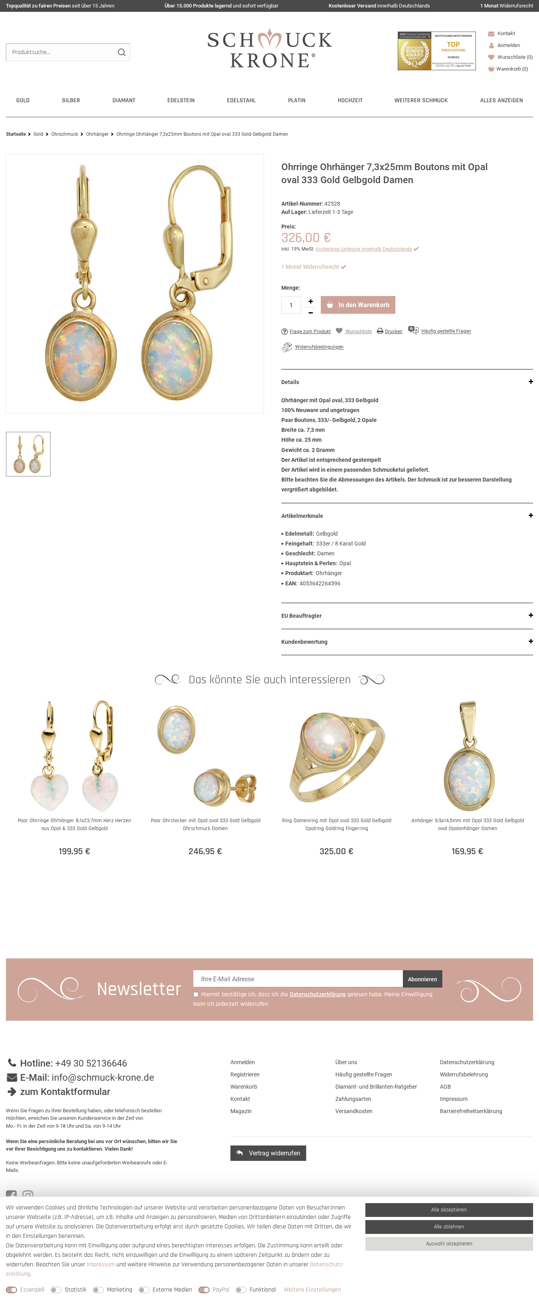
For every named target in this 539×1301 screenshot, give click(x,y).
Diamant (123, 100)
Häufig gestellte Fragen (363, 1074)
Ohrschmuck (64, 134)
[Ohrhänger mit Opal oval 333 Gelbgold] (135, 283)
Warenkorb (512, 69)
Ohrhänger (97, 134)
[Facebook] (11, 1196)
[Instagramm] (27, 1196)
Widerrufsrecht (506, 6)
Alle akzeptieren (449, 1209)
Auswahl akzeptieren (449, 1243)
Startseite (16, 134)
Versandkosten (353, 1111)
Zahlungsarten (353, 1099)
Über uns (346, 1062)
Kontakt (505, 33)
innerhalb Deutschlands (379, 6)
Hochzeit (350, 100)
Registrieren (245, 1074)
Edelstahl (241, 100)
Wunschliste (514, 57)
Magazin (241, 1111)
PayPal (221, 1290)
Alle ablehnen (449, 1226)
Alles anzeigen (501, 100)
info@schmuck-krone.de (103, 1077)
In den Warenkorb (363, 305)
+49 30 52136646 (91, 1063)
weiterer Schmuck (421, 100)
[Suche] (121, 52)
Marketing (119, 1290)
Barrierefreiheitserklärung (471, 1111)
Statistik (75, 1290)
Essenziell (32, 1290)
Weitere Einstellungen (312, 1290)
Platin (296, 100)
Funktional (263, 1290)
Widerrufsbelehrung (464, 1074)
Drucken (393, 331)
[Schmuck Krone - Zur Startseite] (270, 47)
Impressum (454, 1099)
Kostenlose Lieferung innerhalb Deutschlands (364, 249)
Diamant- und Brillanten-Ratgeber (376, 1087)
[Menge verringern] (310, 313)
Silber (71, 100)
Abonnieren (422, 979)
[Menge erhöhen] (310, 301)
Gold (23, 100)
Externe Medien (172, 1290)
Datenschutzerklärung (467, 1062)
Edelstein (181, 100)
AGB (445, 1087)
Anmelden (242, 1062)
